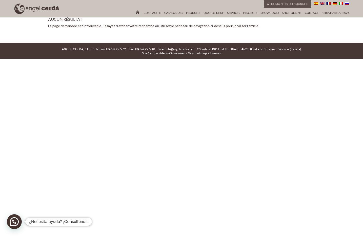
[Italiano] (341, 3)
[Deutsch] (334, 3)
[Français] (328, 3)
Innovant (216, 53)
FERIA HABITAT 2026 (335, 13)
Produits (193, 13)
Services (233, 13)
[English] (322, 3)
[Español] (316, 3)
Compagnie (152, 13)
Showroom (270, 13)
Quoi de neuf (213, 13)
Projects (250, 13)
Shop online (292, 13)
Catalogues (173, 13)
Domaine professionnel (288, 3)
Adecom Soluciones (172, 53)
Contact (312, 13)
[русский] (347, 3)
